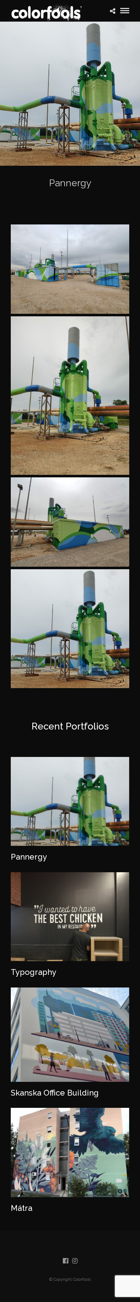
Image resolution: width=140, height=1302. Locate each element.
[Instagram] (75, 1261)
